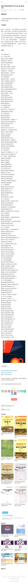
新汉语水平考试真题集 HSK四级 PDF (6, 504)
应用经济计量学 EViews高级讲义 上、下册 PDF (7, 458)
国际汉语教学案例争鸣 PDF (7, 406)
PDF (3, 384)
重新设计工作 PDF (5, 409)
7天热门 (9, 576)
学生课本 (22, 9)
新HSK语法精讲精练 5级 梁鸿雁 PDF (6, 564)
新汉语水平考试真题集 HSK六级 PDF (20, 482)
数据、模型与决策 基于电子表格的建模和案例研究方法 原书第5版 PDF (7, 482)
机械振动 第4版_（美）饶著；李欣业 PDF (7, 535)
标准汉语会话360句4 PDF (21, 563)
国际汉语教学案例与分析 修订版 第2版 (13, 384)
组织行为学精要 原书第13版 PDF (21, 460)
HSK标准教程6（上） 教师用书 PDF (20, 549)
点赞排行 (18, 576)
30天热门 (5, 576)
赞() (14, 399)
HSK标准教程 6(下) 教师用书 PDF (6, 549)
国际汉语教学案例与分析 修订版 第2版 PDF (13, 379)
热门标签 (23, 576)
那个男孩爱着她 (14, 378)
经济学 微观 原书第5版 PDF (6, 434)
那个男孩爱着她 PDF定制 (14, 578)
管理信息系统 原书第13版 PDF (21, 436)
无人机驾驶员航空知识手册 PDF (20, 535)
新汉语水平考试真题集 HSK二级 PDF (20, 504)
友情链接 (14, 576)
